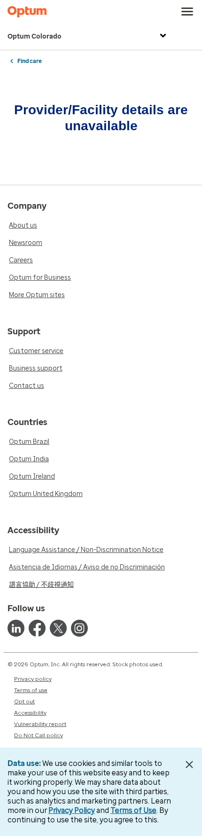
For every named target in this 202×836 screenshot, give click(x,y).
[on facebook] (37, 628)
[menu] (187, 11)
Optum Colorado (35, 36)
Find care (29, 61)
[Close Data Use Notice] (189, 764)
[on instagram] (79, 628)
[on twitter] (58, 628)
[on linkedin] (16, 628)
